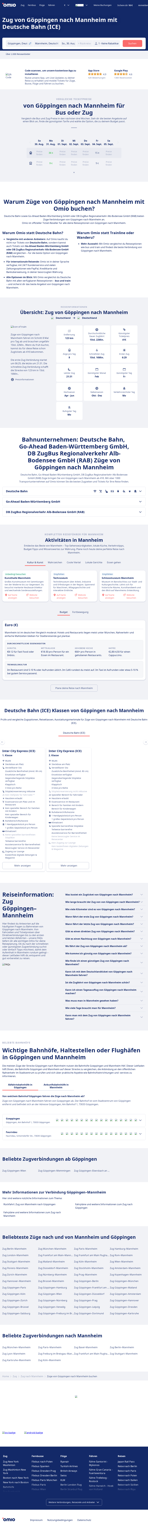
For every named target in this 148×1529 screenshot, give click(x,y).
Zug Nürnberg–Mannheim (52, 1274)
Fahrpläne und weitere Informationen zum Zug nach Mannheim (32, 1214)
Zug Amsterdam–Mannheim (125, 1268)
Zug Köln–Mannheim (85, 1261)
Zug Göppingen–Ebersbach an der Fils (94, 1170)
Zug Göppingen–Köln (13, 1294)
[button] (68, 43)
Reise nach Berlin (127, 1466)
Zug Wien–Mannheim (121, 1261)
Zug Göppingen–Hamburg (52, 1287)
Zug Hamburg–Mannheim (124, 1248)
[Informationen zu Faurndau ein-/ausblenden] (140, 1134)
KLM (62, 1480)
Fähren (51, 5)
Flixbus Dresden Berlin (44, 1475)
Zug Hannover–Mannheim (16, 1281)
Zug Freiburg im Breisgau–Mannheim (58, 1353)
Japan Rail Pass (126, 1461)
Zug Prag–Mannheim (85, 1274)
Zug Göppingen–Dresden (123, 1306)
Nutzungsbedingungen (60, 1520)
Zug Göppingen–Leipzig (87, 1306)
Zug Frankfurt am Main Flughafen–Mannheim (99, 1255)
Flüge (42, 5)
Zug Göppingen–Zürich (14, 1300)
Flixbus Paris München (44, 1480)
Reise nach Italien (128, 1480)
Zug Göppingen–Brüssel (15, 1306)
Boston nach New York (16, 1477)
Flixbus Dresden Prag (44, 1470)
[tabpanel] (74, 806)
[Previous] (30, 142)
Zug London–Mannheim (15, 1255)
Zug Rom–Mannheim (121, 1255)
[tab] (35, 562)
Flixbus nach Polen (42, 1461)
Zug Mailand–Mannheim (51, 1261)
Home (5, 1376)
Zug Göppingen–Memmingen (54, 1170)
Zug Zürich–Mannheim (14, 1274)
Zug (22, 5)
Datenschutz (84, 1520)
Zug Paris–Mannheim (85, 1248)
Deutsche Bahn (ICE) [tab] (74, 732)
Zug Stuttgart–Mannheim (16, 1261)
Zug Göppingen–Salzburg (16, 1313)
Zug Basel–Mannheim (86, 1347)
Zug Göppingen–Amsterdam (125, 1294)
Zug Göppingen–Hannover (124, 1300)
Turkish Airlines (69, 1466)
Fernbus (32, 5)
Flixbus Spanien (40, 1466)
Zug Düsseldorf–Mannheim (53, 1268)
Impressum (36, 1520)
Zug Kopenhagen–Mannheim (126, 1274)
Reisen (121, 1456)
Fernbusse (38, 1456)
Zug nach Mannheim (32, 1376)
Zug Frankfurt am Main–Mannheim (57, 1255)
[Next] (118, 142)
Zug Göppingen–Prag (85, 1300)
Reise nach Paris (127, 1470)
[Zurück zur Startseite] (11, 5)
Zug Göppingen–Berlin (86, 1281)
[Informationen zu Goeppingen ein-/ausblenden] (140, 1120)
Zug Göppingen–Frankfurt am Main (93, 1287)
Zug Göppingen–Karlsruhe (124, 1313)
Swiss (63, 1475)
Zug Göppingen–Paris (14, 1287)
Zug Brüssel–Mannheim (51, 1281)
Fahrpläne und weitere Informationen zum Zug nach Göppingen (104, 1206)
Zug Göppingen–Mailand (123, 1287)
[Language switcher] (81, 5)
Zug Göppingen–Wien (14, 1170)
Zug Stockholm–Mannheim (88, 1268)
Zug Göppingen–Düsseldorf (89, 1294)
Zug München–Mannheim (52, 1248)
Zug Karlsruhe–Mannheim (16, 1360)
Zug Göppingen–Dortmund (89, 1313)
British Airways (68, 1470)
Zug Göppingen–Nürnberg (52, 1300)
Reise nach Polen (127, 1475)
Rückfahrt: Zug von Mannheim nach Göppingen (29, 1204)
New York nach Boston (16, 1482)
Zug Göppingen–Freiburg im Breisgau (58, 1313)
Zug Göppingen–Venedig (51, 1306)
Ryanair (64, 1461)
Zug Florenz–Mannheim (15, 1268)
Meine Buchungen (103, 5)
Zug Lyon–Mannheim (13, 1353)
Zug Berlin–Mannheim (14, 1248)
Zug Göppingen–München (124, 1281)
